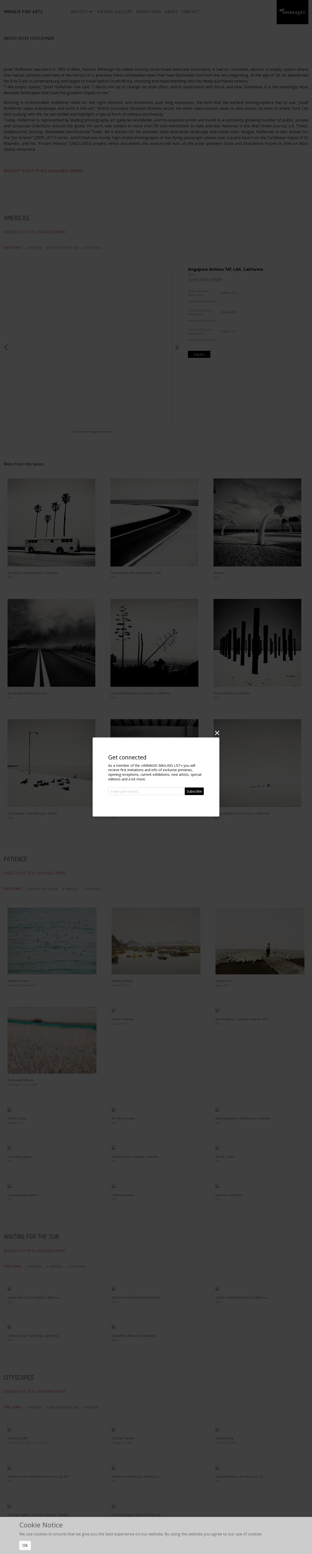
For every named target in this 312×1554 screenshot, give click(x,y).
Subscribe (194, 791)
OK (25, 1545)
